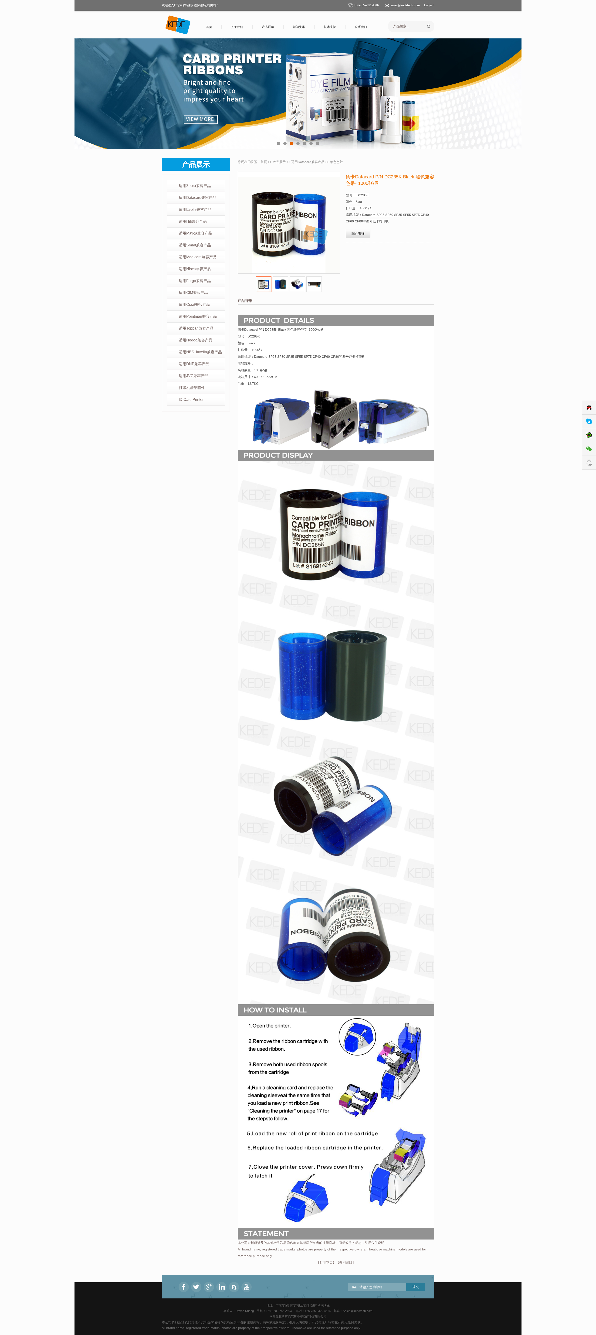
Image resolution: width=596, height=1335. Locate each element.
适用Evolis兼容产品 (195, 209)
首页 (209, 27)
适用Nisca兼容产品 (195, 269)
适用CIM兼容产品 (193, 293)
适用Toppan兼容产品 (196, 328)
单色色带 (336, 162)
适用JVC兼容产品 (193, 376)
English (429, 5)
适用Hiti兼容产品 (193, 221)
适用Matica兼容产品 (195, 233)
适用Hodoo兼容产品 (195, 340)
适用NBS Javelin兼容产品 (200, 352)
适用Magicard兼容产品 (198, 257)
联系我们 (361, 27)
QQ (589, 408)
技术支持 (330, 27)
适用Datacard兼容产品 (197, 198)
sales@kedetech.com (405, 5)
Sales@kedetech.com (357, 1311)
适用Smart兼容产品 (195, 245)
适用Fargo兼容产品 (195, 281)
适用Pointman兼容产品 (198, 316)
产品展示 (268, 27)
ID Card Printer (191, 400)
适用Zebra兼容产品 (195, 186)
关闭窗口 (345, 1262)
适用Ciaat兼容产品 (194, 305)
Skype (589, 421)
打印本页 (326, 1262)
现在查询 (358, 233)
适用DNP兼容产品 (194, 364)
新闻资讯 (299, 27)
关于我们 (237, 27)
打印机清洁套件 (192, 388)
